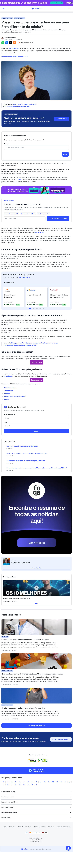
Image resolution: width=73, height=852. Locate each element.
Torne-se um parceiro (63, 826)
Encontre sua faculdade (9, 802)
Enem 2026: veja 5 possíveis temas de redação (22, 446)
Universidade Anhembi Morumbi (15, 396)
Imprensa (51, 826)
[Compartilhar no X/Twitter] (10, 42)
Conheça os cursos (7, 797)
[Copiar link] (14, 42)
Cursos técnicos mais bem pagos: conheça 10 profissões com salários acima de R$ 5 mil (36, 468)
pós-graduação (14, 48)
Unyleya (7, 393)
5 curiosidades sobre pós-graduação (17, 106)
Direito (20, 179)
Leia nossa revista (7, 807)
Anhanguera (8, 391)
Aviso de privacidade (24, 826)
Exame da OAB (39, 232)
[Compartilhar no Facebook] (6, 42)
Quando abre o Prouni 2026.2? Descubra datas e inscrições (26, 453)
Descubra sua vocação (8, 792)
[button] (68, 848)
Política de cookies (39, 826)
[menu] (69, 8)
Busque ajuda (5, 817)
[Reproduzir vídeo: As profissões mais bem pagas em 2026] (36, 588)
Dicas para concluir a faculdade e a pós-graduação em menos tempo (34, 343)
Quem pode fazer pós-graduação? (25, 104)
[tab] (30, 308)
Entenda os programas (9, 812)
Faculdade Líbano (10, 388)
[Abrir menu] (3, 8)
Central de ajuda (38, 772)
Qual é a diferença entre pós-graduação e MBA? (21, 345)
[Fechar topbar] (70, 2)
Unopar (6, 399)
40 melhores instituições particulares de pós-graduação (25, 461)
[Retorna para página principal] (36, 8)
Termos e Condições (9, 826)
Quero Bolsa (8, 376)
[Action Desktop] (36, 190)
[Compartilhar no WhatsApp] (2, 42)
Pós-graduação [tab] (9, 282)
